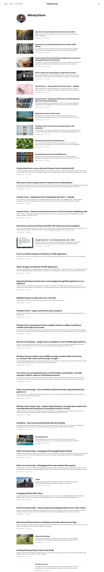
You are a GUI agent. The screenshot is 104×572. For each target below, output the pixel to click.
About (6, 4)
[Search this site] (99, 4)
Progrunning (52, 4)
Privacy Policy (19, 4)
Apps (11, 4)
